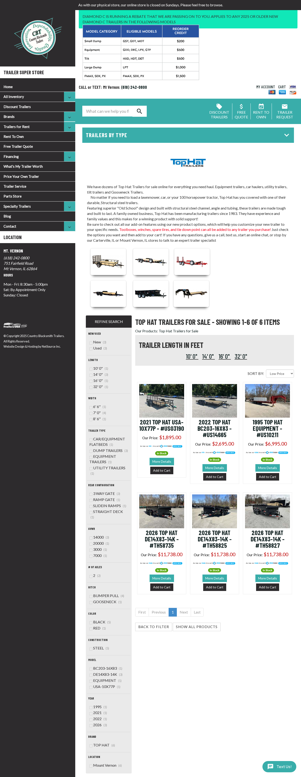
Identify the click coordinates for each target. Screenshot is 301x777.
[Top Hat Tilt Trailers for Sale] (108, 293)
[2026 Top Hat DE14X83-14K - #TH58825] (214, 511)
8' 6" (99, 418)
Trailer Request (284, 114)
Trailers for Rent (17, 126)
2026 (100, 725)
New (99, 342)
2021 (100, 712)
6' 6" (99, 406)
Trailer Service (15, 186)
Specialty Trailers (17, 206)
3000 (100, 549)
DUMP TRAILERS (110, 450)
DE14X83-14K (108, 674)
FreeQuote (241, 114)
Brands (9, 116)
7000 (100, 555)
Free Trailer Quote (18, 146)
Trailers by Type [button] (106, 135)
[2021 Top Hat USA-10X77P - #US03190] (161, 400)
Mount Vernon (107, 765)
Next (184, 612)
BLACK (102, 622)
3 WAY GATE (106, 493)
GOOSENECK (107, 601)
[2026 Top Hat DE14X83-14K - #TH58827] (267, 511)
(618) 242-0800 (16, 258)
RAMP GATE (106, 499)
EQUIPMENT (107, 680)
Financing (11, 156)
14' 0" (208, 356)
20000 (101, 543)
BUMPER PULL (108, 595)
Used (100, 348)
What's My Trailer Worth (23, 166)
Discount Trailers (17, 107)
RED (99, 628)
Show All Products (197, 627)
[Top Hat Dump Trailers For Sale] (151, 293)
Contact (10, 226)
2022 (100, 718)
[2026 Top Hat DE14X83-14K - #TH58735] (161, 511)
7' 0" (99, 412)
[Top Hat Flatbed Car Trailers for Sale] (151, 261)
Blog (7, 216)
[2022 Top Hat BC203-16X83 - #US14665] (214, 400)
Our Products (146, 331)
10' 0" (192, 356)
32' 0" (241, 356)
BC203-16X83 (107, 668)
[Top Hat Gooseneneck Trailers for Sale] (191, 293)
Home (8, 87)
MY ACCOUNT (265, 86)
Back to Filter (153, 627)
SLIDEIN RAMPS (109, 505)
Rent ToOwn (261, 114)
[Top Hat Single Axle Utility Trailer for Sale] (108, 261)
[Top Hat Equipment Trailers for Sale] (192, 261)
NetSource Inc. (51, 346)
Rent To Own (14, 136)
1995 (100, 706)
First (142, 612)
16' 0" (225, 356)
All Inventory (14, 96)
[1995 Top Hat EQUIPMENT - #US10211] (267, 400)
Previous (159, 612)
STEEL (101, 648)
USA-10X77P (106, 686)
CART (282, 86)
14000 (101, 537)
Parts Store (13, 196)
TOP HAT (104, 745)
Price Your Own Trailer (21, 176)
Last (197, 612)
